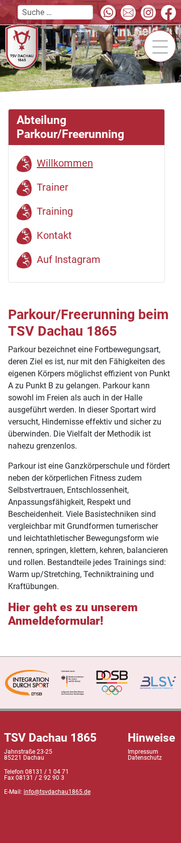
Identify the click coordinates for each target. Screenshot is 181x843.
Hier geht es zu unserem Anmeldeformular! (73, 614)
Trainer (52, 187)
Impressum (143, 751)
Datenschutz (145, 757)
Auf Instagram (69, 259)
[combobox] (55, 12)
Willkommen (65, 163)
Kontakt (54, 235)
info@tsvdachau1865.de (57, 791)
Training (55, 211)
